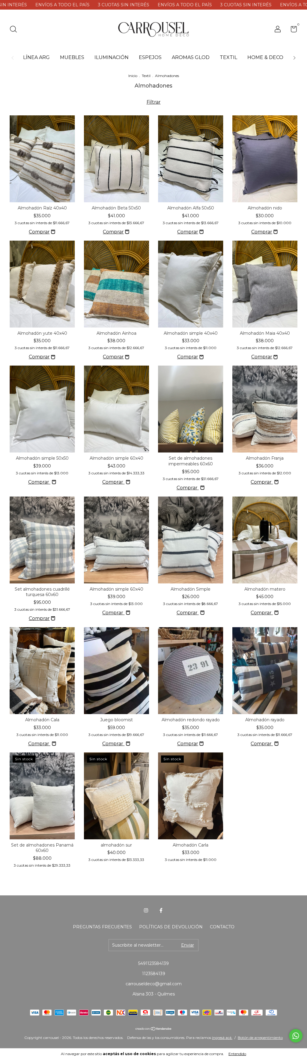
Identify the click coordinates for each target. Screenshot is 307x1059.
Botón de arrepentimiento (260, 1037)
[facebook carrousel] (161, 910)
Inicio (132, 75)
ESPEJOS (150, 57)
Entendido (237, 1054)
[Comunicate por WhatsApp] (296, 1036)
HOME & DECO (265, 57)
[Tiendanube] (153, 1029)
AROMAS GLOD (191, 57)
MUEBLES (72, 57)
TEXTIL (228, 57)
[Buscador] (15, 30)
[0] (291, 30)
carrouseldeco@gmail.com (154, 983)
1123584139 (153, 973)
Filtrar (154, 102)
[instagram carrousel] (146, 910)
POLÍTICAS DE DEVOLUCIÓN (171, 927)
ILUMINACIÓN (111, 57)
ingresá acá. (222, 1037)
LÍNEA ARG (36, 57)
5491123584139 (153, 963)
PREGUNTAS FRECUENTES (102, 927)
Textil (146, 75)
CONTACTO (222, 927)
